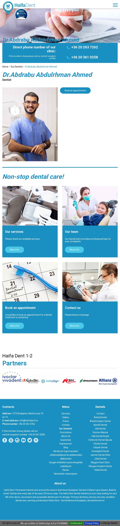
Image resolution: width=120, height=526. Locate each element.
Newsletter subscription (65, 473)
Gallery (65, 417)
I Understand (76, 523)
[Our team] (90, 206)
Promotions (66, 432)
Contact (66, 425)
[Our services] (30, 206)
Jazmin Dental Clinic (100, 455)
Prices (66, 421)
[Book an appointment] (30, 282)
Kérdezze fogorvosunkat (65, 451)
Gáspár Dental (100, 447)
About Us (65, 436)
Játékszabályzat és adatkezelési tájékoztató (66, 457)
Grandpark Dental (100, 451)
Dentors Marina (100, 432)
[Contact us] (90, 282)
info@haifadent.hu (28, 420)
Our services (14, 232)
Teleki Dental (100, 470)
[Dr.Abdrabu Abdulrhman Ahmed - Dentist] (30, 124)
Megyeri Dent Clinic (100, 462)
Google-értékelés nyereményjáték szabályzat (65, 464)
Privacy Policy (92, 523)
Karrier (65, 470)
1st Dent (100, 413)
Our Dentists (65, 428)
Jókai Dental (100, 458)
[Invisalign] (31, 390)
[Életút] (108, 390)
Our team (71, 232)
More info (14, 249)
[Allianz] (89, 390)
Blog (66, 447)
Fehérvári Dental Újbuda (100, 440)
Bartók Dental (100, 425)
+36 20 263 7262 (84, 47)
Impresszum (66, 443)
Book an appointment (75, 90)
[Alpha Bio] (12, 389)
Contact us (73, 308)
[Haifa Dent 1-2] (25, 8)
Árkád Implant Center (100, 421)
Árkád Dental (100, 417)
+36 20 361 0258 (84, 57)
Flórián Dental (100, 443)
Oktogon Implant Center (100, 466)
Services (66, 413)
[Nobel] (50, 390)
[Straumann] (70, 389)
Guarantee (65, 440)
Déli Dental (100, 428)
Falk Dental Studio (100, 436)
